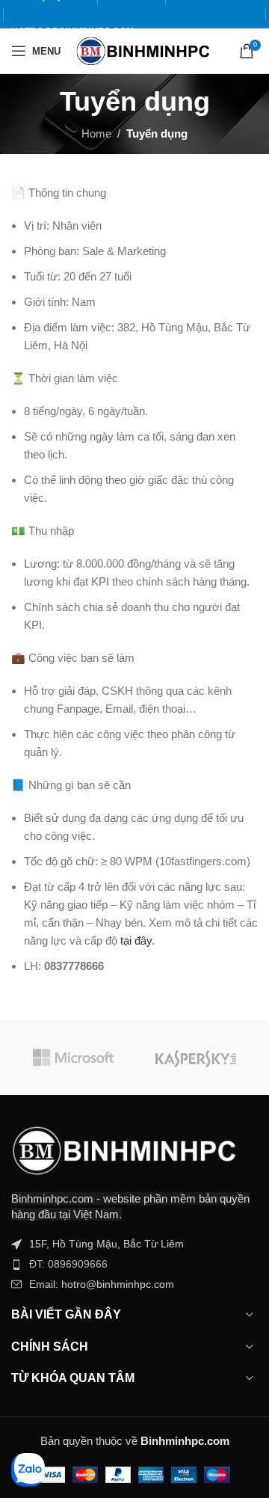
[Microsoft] (72, 1057)
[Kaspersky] (196, 1057)
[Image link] (123, 1149)
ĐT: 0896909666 (68, 1264)
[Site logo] (142, 49)
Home (96, 133)
